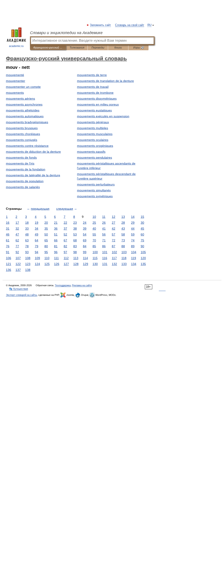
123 (27, 264)
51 (56, 234)
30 (142, 222)
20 (46, 222)
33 (27, 228)
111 (56, 258)
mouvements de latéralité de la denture (33, 175)
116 (104, 258)
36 (56, 228)
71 (104, 240)
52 (65, 234)
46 (7, 234)
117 (114, 258)
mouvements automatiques (25, 116)
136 (8, 270)
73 (123, 240)
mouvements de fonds (21, 157)
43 (123, 228)
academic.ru (16, 46)
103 (124, 252)
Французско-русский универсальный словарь (48, 47)
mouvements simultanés (94, 190)
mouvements (15, 92)
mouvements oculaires (92, 140)
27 (113, 222)
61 (7, 240)
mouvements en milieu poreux (98, 104)
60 (142, 234)
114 (85, 258)
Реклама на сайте (82, 285)
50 (46, 234)
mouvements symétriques (95, 196)
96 (56, 252)
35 (46, 228)
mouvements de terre (92, 75)
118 (123, 258)
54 (84, 234)
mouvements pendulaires (94, 157)
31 (7, 228)
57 (113, 234)
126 (56, 264)
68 (75, 240)
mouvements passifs (91, 151)
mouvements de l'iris (20, 163)
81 (56, 246)
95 (46, 252)
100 (95, 252)
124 (37, 264)
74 (133, 240)
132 (114, 264)
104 (133, 252)
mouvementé (15, 75)
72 (113, 240)
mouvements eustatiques (94, 110)
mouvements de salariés (23, 187)
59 (133, 234)
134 (133, 264)
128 (76, 264)
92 (17, 252)
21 (56, 222)
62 (17, 240)
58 (123, 234)
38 (75, 228)
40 (94, 228)
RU (149, 25)
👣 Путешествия (18, 289)
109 (37, 258)
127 (66, 264)
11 (103, 216)
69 (84, 240)
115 (95, 258)
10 (94, 216)
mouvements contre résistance (27, 145)
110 (46, 258)
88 (123, 246)
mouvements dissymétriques (97, 98)
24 (84, 222)
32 (17, 228)
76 (7, 246)
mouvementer (15, 81)
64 (36, 240)
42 (113, 228)
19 (36, 222)
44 (133, 228)
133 (124, 264)
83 (75, 246)
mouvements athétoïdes (22, 110)
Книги (118, 47)
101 (104, 252)
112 (66, 258)
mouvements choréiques (23, 134)
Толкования (77, 47)
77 (17, 246)
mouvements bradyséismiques (27, 122)
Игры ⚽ (138, 47)
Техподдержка (63, 285)
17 (17, 222)
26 (104, 222)
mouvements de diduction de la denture (33, 151)
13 (123, 216)
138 (27, 270)
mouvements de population (25, 181)
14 (133, 216)
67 (65, 240)
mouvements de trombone (95, 92)
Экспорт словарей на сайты (21, 295)
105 (143, 252)
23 (75, 222)
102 (114, 252)
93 (27, 252)
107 (18, 258)
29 (133, 222)
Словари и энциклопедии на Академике (66, 33)
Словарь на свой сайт (129, 25)
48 (27, 234)
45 (142, 228)
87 (113, 246)
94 (36, 252)
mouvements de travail (92, 86)
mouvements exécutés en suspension (103, 116)
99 (84, 252)
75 (142, 240)
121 (8, 264)
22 (65, 222)
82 (65, 246)
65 (46, 240)
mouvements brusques (22, 128)
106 (8, 258)
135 (143, 264)
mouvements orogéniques (95, 145)
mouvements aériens (20, 98)
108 (27, 258)
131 (104, 264)
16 (7, 222)
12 (113, 216)
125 (47, 264)
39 (84, 228)
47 (17, 234)
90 (142, 246)
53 (75, 234)
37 (65, 228)
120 (143, 258)
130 (95, 264)
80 (46, 246)
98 (75, 252)
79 (36, 246)
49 (36, 234)
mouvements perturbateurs (96, 184)
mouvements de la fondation (25, 169)
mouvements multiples (92, 128)
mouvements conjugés (21, 140)
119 (133, 258)
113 (75, 258)
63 (27, 240)
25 (94, 222)
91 (7, 252)
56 (104, 234)
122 (18, 264)
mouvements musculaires (94, 134)
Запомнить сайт (100, 25)
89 (133, 246)
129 (85, 264)
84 (84, 246)
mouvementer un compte (23, 86)
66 (56, 240)
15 (142, 216)
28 (123, 222)
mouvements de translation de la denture (105, 81)
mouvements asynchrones (24, 104)
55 (94, 234)
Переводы (97, 47)
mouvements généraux (93, 122)
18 (27, 222)
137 (18, 270)
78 (27, 246)
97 (65, 252)
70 (94, 240)
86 (104, 246)
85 (94, 246)
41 (104, 228)
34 (36, 228)
